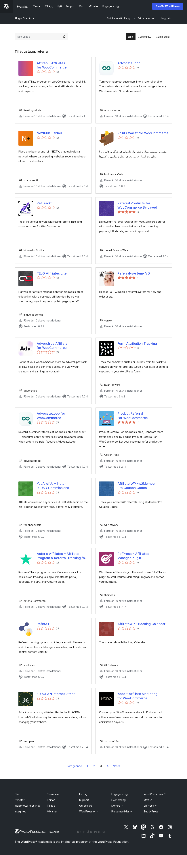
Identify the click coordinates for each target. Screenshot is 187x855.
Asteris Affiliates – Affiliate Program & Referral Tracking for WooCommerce (61, 556)
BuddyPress (152, 811)
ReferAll (43, 624)
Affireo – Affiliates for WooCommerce (52, 65)
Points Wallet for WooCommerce (143, 133)
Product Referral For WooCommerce (132, 416)
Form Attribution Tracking (137, 343)
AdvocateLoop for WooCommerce (51, 416)
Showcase (53, 794)
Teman (51, 799)
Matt (148, 799)
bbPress (150, 805)
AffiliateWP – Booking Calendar (141, 624)
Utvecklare (86, 805)
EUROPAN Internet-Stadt (56, 694)
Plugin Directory (24, 18)
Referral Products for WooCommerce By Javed (137, 205)
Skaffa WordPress (168, 6)
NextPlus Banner (49, 133)
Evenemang (118, 799)
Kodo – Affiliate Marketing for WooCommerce (137, 696)
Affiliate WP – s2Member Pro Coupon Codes (136, 486)
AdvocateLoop (128, 63)
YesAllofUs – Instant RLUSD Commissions (53, 486)
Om (17, 794)
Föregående (74, 766)
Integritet (20, 811)
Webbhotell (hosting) (27, 805)
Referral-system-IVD (133, 273)
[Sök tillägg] (64, 36)
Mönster (52, 811)
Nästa (116, 766)
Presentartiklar (121, 811)
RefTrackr (44, 203)
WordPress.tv (89, 811)
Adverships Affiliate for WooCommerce (52, 346)
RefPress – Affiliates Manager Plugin (133, 556)
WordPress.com (155, 794)
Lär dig (83, 794)
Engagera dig (119, 794)
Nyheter (19, 799)
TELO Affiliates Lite (52, 273)
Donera (117, 805)
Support (84, 799)
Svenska (54, 831)
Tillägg (51, 805)
